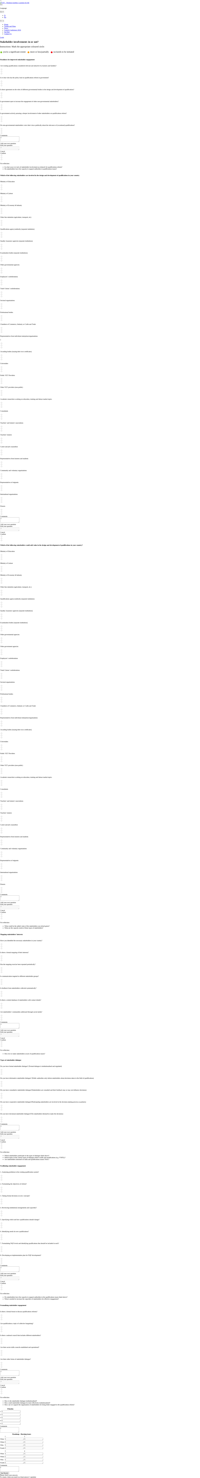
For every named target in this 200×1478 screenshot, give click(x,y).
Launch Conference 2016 (12, 30)
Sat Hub (7, 32)
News (6, 28)
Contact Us (8, 34)
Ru (5, 17)
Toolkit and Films (10, 26)
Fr (5, 15)
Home (6, 24)
